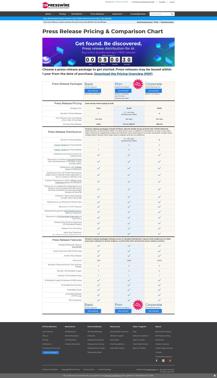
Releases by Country (96, 344)
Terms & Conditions (50, 369)
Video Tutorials (139, 340)
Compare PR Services (51, 348)
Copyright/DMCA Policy (70, 369)
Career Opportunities (164, 348)
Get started (106, 18)
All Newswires (70, 331)
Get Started (93, 91)
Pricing (143, 2)
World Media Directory (145, 22)
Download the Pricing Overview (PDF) (123, 74)
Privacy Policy (88, 369)
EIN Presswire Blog (162, 336)
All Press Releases (95, 331)
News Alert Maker (117, 348)
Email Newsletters (167, 22)
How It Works (47, 331)
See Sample (77, 247)
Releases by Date (95, 352)
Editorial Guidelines (140, 336)
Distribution (47, 344)
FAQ (134, 331)
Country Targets (60, 145)
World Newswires (72, 336)
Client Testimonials (140, 344)
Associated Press (74, 160)
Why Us (45, 336)
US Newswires (70, 340)
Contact (162, 2)
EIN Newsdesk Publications (69, 217)
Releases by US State (96, 348)
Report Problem (139, 348)
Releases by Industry (96, 340)
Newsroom (159, 340)
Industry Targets (60, 150)
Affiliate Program (117, 336)
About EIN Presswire (163, 331)
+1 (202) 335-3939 (121, 2)
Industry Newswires (72, 344)
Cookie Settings (104, 369)
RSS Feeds (114, 340)
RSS (157, 22)
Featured (91, 336)
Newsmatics (151, 369)
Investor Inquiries (162, 344)
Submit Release (50, 352)
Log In (172, 2)
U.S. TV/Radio (76, 167)
